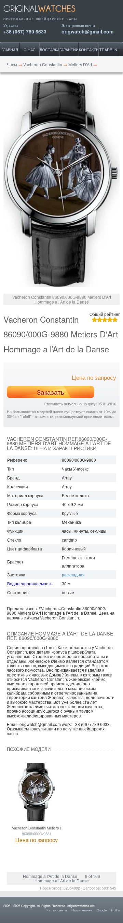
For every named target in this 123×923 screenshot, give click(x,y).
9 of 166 (92, 876)
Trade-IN (108, 49)
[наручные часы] (45, 14)
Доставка (49, 49)
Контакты (88, 49)
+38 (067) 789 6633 (24, 31)
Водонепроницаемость (29, 583)
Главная (9, 49)
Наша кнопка (81, 910)
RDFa (115, 910)
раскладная (73, 574)
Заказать (50, 392)
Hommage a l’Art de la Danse (50, 876)
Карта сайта (56, 910)
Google (102, 910)
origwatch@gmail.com (87, 31)
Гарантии (69, 49)
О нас (30, 49)
